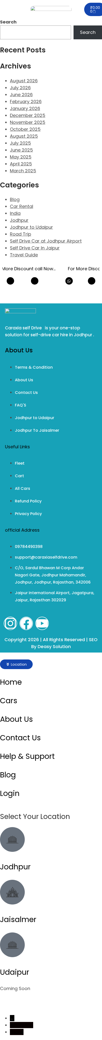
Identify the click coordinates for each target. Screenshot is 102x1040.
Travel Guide (24, 255)
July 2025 (20, 143)
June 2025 (21, 150)
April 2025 (21, 164)
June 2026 (21, 94)
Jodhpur (19, 220)
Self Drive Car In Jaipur (35, 248)
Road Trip (20, 234)
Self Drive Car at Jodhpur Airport (46, 241)
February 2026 (26, 101)
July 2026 (20, 88)
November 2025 (27, 122)
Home (11, 682)
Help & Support (27, 756)
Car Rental (21, 206)
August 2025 (24, 136)
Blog (15, 199)
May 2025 (20, 157)
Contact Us (20, 737)
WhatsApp (21, 1025)
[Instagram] (10, 623)
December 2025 (27, 115)
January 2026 (25, 108)
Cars (8, 700)
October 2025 (25, 129)
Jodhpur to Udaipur (31, 227)
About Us (16, 719)
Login (10, 793)
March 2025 (23, 171)
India (15, 213)
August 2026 (24, 81)
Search (8, 22)
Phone (17, 1032)
